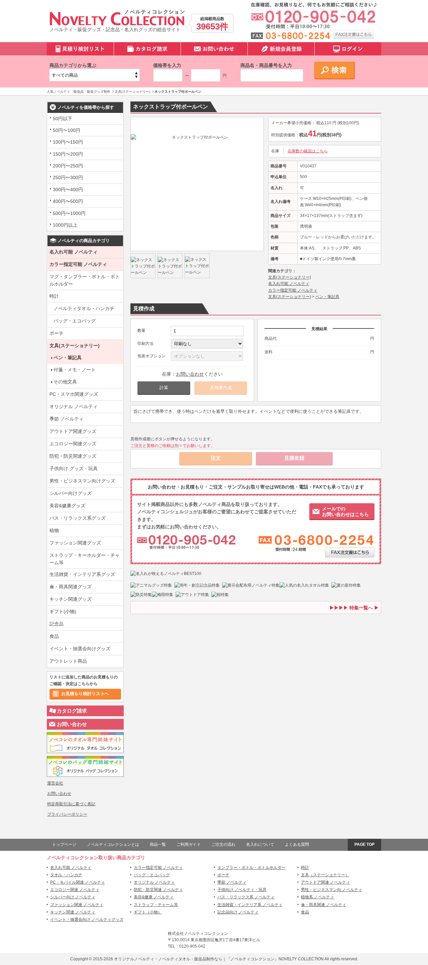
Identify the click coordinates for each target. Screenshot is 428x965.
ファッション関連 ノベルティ (76, 904)
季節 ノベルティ (66, 419)
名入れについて (260, 844)
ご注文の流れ (223, 844)
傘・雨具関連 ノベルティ (323, 904)
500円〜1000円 (69, 213)
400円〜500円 (68, 201)
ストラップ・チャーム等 (156, 904)
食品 (54, 636)
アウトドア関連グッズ (72, 431)
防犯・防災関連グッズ (72, 456)
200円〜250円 (68, 165)
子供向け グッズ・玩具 (73, 468)
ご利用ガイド (189, 844)
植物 (54, 530)
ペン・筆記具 (68, 357)
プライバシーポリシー (67, 814)
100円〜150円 (68, 142)
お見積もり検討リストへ (85, 693)
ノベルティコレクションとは (113, 844)
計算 (163, 387)
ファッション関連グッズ (75, 542)
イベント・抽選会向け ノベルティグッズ (86, 919)
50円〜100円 (66, 130)
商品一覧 (158, 844)
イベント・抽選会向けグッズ (79, 648)
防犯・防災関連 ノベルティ (158, 889)
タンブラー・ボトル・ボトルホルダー (251, 867)
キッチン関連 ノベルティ (72, 912)
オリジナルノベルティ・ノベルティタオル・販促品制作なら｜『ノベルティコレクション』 (196, 959)
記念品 (56, 623)
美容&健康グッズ (67, 505)
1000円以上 (65, 225)
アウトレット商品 (68, 661)
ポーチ (56, 333)
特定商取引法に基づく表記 (71, 804)
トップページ (64, 844)
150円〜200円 (68, 154)
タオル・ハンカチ (66, 875)
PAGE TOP (364, 844)
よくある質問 (297, 844)
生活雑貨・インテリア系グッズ (82, 574)
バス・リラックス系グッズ (77, 518)
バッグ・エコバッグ (75, 320)
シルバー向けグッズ (70, 493)
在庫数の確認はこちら (308, 151)
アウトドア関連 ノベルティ (325, 882)
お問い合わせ (72, 724)
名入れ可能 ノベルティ (73, 251)
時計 (54, 296)
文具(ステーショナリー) (74, 345)
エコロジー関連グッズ (72, 443)
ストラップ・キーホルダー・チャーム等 (84, 558)
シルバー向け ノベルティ (72, 897)
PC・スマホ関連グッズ (73, 394)
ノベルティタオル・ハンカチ (84, 308)
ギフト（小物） (148, 912)
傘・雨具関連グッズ (70, 586)
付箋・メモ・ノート (75, 369)
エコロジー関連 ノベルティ (74, 889)
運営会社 (55, 783)
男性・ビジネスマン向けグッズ (82, 481)
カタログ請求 (72, 711)
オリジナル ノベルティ (73, 406)
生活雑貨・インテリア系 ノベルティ (250, 904)
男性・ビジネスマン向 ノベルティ (331, 889)
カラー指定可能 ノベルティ (78, 264)
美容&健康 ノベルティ (154, 897)
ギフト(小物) (62, 611)
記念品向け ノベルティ (237, 912)
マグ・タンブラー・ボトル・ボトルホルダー (84, 280)
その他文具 (65, 381)
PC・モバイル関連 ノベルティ (77, 882)
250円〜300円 (68, 177)
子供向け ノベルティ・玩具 (241, 889)
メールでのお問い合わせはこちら (345, 511)
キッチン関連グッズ (70, 599)
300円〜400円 (68, 189)
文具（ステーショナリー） (325, 875)
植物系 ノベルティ (317, 897)
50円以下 (62, 118)
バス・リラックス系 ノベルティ (246, 897)
